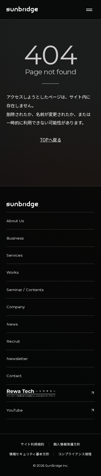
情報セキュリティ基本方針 (29, 454)
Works (12, 272)
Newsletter (17, 358)
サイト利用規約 (32, 444)
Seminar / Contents (24, 289)
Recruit (13, 341)
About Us (15, 221)
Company (15, 307)
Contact (14, 375)
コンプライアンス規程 (75, 454)
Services (14, 255)
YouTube (50, 410)
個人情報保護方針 (66, 444)
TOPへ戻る (50, 139)
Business (15, 238)
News (12, 324)
